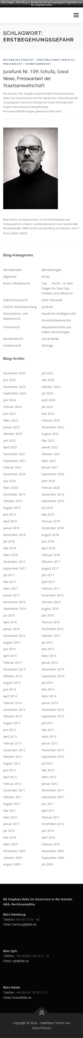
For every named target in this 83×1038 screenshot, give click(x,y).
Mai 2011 (9, 811)
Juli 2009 (47, 864)
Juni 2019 (9, 514)
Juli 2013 (47, 723)
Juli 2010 (9, 831)
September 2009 (53, 858)
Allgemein (10, 277)
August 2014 (11, 683)
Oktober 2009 (12, 858)
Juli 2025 (47, 373)
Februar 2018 (51, 555)
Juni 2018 (48, 541)
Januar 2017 (11, 595)
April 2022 (10, 447)
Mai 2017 (9, 582)
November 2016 (14, 602)
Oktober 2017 (51, 562)
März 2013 (49, 737)
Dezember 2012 (14, 750)
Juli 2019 (47, 508)
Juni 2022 (9, 440)
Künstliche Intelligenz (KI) (59, 314)
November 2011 (53, 790)
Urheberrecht (12, 345)
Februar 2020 (51, 488)
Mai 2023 (48, 414)
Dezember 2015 (53, 629)
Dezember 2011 (14, 790)
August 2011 (11, 804)
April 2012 (10, 777)
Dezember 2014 (14, 669)
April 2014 (10, 696)
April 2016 (10, 622)
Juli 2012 (47, 763)
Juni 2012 (9, 770)
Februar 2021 (12, 467)
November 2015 (14, 636)
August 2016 (50, 609)
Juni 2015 (9, 649)
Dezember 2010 (53, 824)
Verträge (47, 345)
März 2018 (10, 555)
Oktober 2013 (12, 716)
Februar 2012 (12, 784)
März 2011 (10, 817)
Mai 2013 (48, 730)
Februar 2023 (51, 420)
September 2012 (53, 757)
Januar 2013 (50, 743)
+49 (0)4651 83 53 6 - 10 (32, 956)
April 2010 (48, 837)
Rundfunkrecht (38, 63)
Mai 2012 (48, 770)
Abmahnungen (52, 270)
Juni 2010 (48, 831)
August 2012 (11, 763)
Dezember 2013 (14, 710)
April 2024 (48, 400)
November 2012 (53, 750)
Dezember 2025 (14, 373)
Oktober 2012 (12, 757)
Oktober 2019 (12, 501)
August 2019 (11, 508)
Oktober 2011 (12, 797)
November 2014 (53, 669)
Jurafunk (47, 307)
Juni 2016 (48, 615)
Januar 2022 (50, 447)
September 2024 (14, 393)
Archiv (46, 277)
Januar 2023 (11, 427)
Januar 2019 (11, 528)
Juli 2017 (9, 575)
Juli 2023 (47, 407)
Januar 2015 (50, 662)
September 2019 (53, 501)
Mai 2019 (48, 514)
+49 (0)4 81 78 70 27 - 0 (31, 992)
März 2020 (10, 488)
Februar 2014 (12, 703)
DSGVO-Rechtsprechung (20, 307)
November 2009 (53, 851)
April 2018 (48, 548)
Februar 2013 (12, 743)
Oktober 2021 (51, 454)
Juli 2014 (47, 683)
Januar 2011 (11, 824)
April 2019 (10, 521)
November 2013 (53, 710)
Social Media (50, 339)
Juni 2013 (9, 730)
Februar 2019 (51, 521)
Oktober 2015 (51, 636)
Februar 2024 (12, 407)
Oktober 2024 (51, 387)
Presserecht (13, 63)
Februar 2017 (51, 588)
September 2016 (14, 609)
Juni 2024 (9, 400)
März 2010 (10, 844)
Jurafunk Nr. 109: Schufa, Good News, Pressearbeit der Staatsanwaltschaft (35, 78)
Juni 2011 (48, 804)
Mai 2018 (9, 548)
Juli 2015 (47, 642)
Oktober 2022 (12, 434)
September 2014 (53, 676)
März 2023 (10, 420)
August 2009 (11, 864)
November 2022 (53, 427)
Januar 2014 (50, 703)
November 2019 (53, 494)
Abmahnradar (12, 270)
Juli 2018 (9, 541)
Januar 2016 (11, 629)
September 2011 (53, 797)
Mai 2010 (9, 837)
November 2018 (14, 535)
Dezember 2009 (14, 851)
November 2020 (14, 474)
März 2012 (49, 777)
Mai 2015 (48, 649)
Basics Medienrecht (16, 283)
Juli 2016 (9, 615)
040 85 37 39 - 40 (27, 919)
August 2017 (50, 568)
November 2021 (14, 454)
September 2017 (14, 568)
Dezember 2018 (53, 528)
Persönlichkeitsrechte (55, 59)
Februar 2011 (51, 817)
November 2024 (14, 387)
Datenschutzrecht (18, 59)
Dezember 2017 (14, 562)
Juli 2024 (47, 393)
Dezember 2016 (53, 595)
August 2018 (50, 535)
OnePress (47, 1023)
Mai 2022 (48, 440)
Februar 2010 (51, 844)
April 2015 (10, 656)
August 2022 (50, 434)
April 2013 (10, 737)
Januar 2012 (50, 784)
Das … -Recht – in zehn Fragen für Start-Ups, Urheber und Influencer (57, 288)
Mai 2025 (48, 380)
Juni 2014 (9, 689)
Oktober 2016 (51, 602)
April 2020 (48, 481)
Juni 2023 (9, 414)
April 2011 (48, 811)
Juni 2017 (48, 575)
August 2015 (11, 642)
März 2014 (49, 696)
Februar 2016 (51, 622)
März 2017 (10, 588)
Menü (75, 15)
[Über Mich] (19, 233)
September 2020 (53, 474)
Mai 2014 (48, 689)
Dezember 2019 (14, 494)
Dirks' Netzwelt (52, 300)
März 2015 (49, 656)
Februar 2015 (12, 662)
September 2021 (14, 461)
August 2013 (11, 723)
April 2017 (48, 582)
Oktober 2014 (12, 676)
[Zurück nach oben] (41, 1013)
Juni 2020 (9, 481)
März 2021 (49, 461)
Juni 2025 (9, 380)
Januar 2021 (50, 467)
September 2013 (53, 716)
